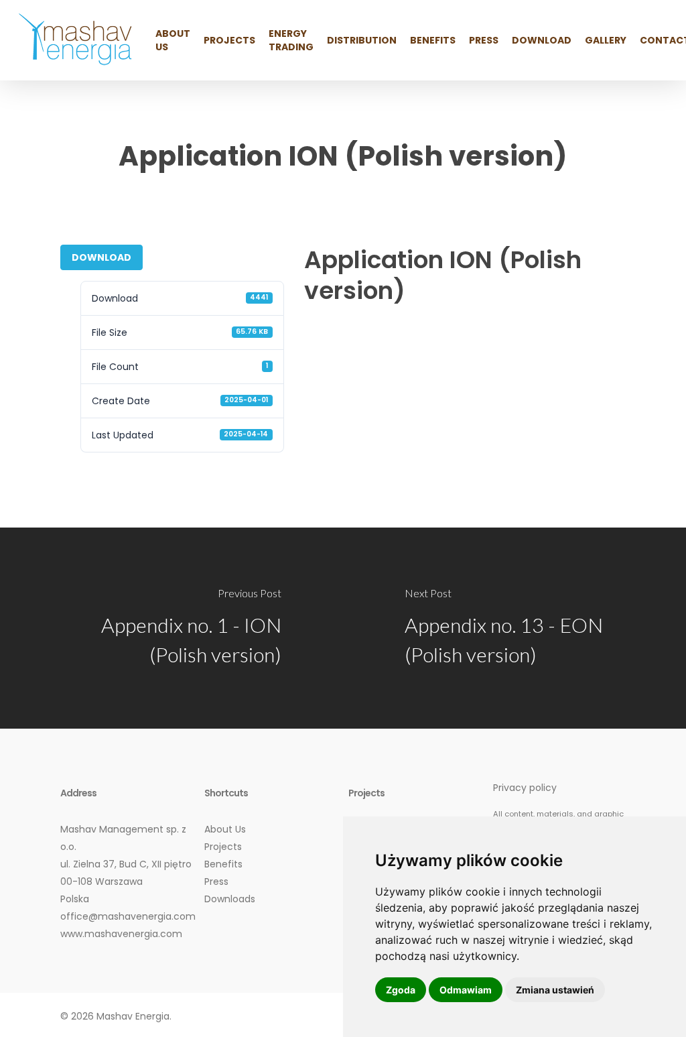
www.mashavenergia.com (121, 933)
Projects (223, 846)
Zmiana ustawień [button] (555, 989)
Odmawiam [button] (465, 989)
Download (101, 257)
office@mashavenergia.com (128, 916)
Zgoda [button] (400, 989)
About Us (225, 829)
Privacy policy (525, 787)
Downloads (229, 899)
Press (216, 881)
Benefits (223, 864)
